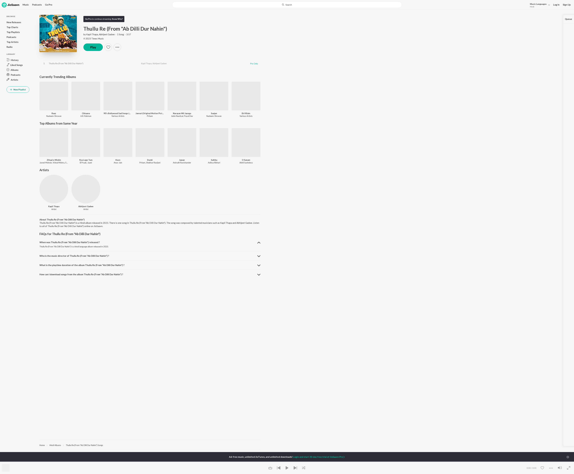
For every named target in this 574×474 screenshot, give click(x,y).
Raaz (54, 113)
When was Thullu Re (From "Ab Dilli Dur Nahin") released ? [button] (69, 242)
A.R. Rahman (85, 116)
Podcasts (37, 4)
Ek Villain (246, 113)
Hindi (532, 7)
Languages (538, 4)
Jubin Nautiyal (177, 116)
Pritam (150, 116)
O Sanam (246, 160)
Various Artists (118, 116)
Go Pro (48, 4)
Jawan (182, 160)
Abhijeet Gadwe (107, 34)
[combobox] (287, 5)
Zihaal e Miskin (54, 160)
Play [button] (93, 47)
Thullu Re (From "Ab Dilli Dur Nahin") (66, 63)
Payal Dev (188, 116)
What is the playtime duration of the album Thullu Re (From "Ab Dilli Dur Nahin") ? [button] (81, 265)
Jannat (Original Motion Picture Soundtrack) (150, 113)
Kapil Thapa (92, 34)
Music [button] (26, 4)
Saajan (214, 113)
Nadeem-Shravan (53, 116)
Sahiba (214, 160)
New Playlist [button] (19, 89)
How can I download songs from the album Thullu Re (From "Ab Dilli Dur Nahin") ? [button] (81, 274)
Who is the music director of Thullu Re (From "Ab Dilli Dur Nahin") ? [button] (74, 255)
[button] (539, 5)
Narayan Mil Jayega (182, 113)
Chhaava (86, 113)
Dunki (150, 160)
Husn (117, 160)
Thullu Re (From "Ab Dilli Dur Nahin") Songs (84, 445)
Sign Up (567, 4)
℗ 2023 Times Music (93, 38)
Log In (556, 4)
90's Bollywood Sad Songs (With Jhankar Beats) (118, 113)
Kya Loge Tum (85, 160)
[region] (149, 445)
